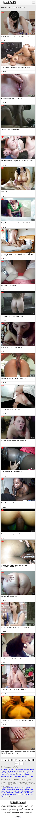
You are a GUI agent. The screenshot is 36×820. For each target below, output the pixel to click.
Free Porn (10, 769)
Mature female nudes (19, 794)
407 (17, 763)
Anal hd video (19, 789)
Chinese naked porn (24, 771)
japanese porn (16, 776)
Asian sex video (25, 776)
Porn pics (3, 771)
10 (29, 760)
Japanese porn (17, 774)
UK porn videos (18, 769)
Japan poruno (5, 796)
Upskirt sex (27, 773)
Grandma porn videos (20, 792)
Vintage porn (30, 794)
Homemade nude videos (8, 789)
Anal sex (32, 769)
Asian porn (27, 791)
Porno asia (20, 787)
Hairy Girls (27, 787)
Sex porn (29, 792)
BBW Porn (27, 789)
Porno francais (12, 791)
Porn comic (20, 791)
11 (33, 760)
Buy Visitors (18, 818)
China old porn (12, 773)
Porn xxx (3, 794)
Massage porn (12, 787)
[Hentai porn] (9, 2)
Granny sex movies (6, 774)
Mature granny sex (6, 776)
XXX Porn (26, 769)
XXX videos (4, 769)
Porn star (15, 771)
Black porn (9, 794)
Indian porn (10, 792)
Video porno (20, 773)
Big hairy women (26, 774)
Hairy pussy (4, 787)
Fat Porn (9, 771)
